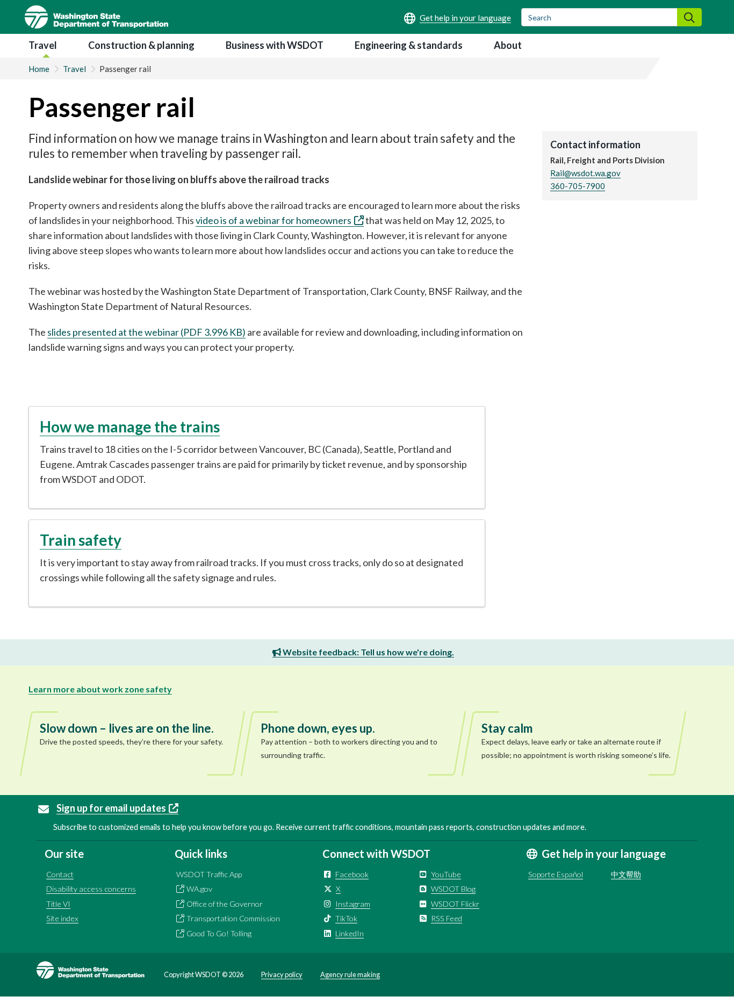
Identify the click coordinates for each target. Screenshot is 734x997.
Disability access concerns (91, 888)
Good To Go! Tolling (218, 933)
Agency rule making (350, 974)
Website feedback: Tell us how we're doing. (367, 652)
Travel (42, 45)
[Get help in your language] (457, 18)
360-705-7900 (577, 186)
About (508, 45)
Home (38, 69)
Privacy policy (282, 974)
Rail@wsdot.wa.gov (585, 173)
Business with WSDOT (274, 45)
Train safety (80, 540)
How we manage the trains (130, 426)
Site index (62, 918)
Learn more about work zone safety (100, 689)
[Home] (96, 16)
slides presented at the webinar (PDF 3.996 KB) (146, 332)
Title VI (58, 903)
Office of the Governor (224, 903)
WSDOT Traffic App (209, 874)
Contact (60, 874)
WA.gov (199, 888)
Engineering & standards (409, 45)
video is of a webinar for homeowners (273, 220)
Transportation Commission (233, 918)
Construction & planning (141, 45)
